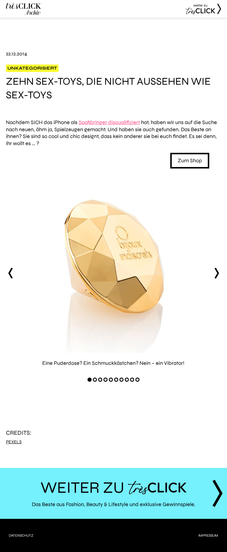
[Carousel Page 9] (132, 380)
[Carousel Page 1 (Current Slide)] (89, 380)
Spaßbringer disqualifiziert (109, 122)
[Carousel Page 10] (137, 380)
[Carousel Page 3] (100, 380)
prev (10, 273)
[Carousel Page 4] (105, 380)
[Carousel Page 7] (121, 380)
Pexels (14, 442)
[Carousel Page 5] (111, 380)
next (216, 273)
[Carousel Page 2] (95, 380)
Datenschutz (21, 535)
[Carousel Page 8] (127, 380)
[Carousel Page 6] (116, 380)
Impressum (208, 535)
